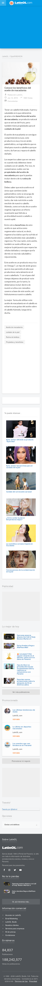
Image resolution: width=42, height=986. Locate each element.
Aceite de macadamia (14, 327)
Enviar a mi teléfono (12, 824)
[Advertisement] (21, 27)
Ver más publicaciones (21, 692)
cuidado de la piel (12, 332)
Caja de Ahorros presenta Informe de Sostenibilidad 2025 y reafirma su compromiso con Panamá (25, 669)
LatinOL (5, 56)
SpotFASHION (16, 56)
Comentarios (11, 100)
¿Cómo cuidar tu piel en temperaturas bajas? (15, 519)
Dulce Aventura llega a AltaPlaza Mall (25, 646)
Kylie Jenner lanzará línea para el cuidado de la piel (19, 466)
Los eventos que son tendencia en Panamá (22, 745)
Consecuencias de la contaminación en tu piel (20, 571)
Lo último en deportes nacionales (22, 728)
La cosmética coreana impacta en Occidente (19, 545)
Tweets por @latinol (9, 809)
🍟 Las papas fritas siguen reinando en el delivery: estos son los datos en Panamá (26, 656)
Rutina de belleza (12, 337)
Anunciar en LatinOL (13, 915)
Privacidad (33, 981)
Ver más (16, 719)
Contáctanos (10, 935)
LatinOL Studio (11, 922)
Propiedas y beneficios (14, 342)
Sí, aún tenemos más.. (21, 902)
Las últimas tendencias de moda (24, 711)
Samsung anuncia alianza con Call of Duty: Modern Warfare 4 (26, 637)
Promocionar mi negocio (21, 761)
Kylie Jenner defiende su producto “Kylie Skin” (19, 440)
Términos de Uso (21, 981)
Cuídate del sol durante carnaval (19, 492)
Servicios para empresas (14, 928)
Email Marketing (11, 918)
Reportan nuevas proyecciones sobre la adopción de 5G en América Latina (26, 682)
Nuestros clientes (12, 925)
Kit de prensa (10, 932)
